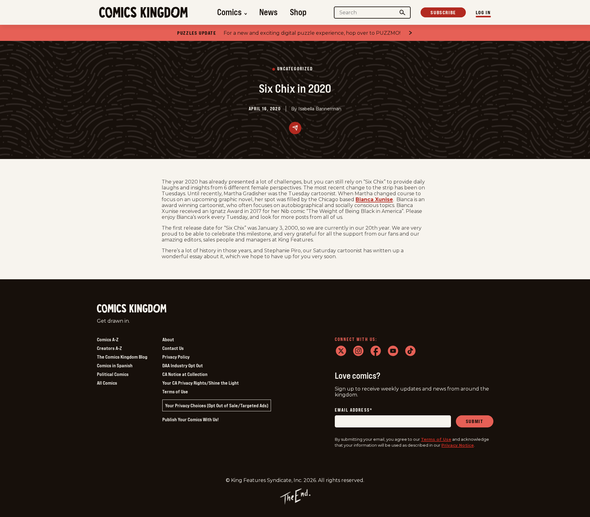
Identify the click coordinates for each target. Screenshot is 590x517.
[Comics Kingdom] (131, 308)
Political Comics (113, 374)
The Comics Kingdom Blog (122, 357)
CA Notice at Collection (185, 374)
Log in (483, 12)
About (168, 339)
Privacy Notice (457, 445)
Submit (474, 421)
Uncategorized (295, 69)
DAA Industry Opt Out (182, 365)
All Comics (107, 383)
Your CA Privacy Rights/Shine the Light (200, 383)
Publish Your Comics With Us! (190, 419)
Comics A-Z (107, 339)
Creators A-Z (109, 348)
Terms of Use (175, 391)
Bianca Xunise (374, 199)
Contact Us (173, 348)
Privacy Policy (176, 357)
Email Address (354, 410)
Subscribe (443, 12)
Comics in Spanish (115, 365)
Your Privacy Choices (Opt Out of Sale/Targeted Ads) (216, 405)
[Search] (402, 12)
